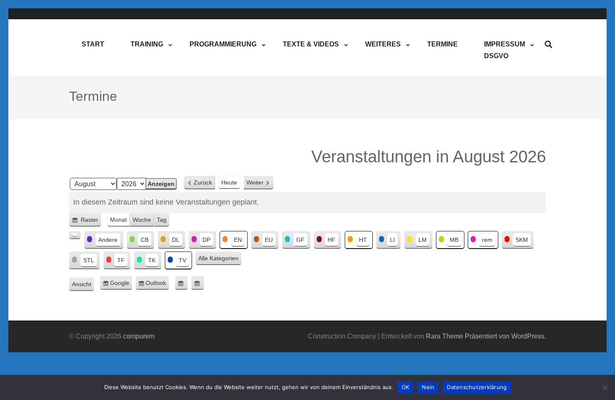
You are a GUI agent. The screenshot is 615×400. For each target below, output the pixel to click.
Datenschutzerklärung (477, 387)
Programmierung (223, 44)
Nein (428, 387)
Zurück (203, 182)
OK (406, 387)
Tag (162, 219)
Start (93, 44)
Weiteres (383, 44)
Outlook (157, 284)
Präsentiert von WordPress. (505, 336)
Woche (142, 219)
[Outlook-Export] (197, 283)
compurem (138, 336)
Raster (90, 221)
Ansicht (83, 285)
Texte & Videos (311, 44)
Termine (442, 44)
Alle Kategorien (218, 258)
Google (121, 284)
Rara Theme (444, 336)
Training (147, 44)
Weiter (255, 182)
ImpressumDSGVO (504, 50)
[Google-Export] (181, 283)
